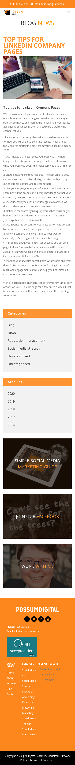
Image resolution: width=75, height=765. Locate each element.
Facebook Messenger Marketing (28, 708)
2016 (11, 425)
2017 (11, 417)
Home (10, 672)
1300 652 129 (22, 626)
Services (11, 683)
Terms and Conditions (42, 760)
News (12, 333)
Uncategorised (19, 356)
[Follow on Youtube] (34, 619)
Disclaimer (53, 756)
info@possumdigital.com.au (28, 631)
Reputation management (27, 340)
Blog (11, 325)
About (10, 678)
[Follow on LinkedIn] (41, 619)
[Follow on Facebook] (27, 619)
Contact (11, 694)
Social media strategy (24, 348)
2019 (11, 401)
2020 (11, 393)
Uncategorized (19, 364)
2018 (11, 409)
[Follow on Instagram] (48, 619)
